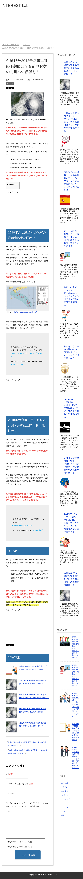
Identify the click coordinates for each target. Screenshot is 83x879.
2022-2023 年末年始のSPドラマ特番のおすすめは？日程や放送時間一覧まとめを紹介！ (75, 704)
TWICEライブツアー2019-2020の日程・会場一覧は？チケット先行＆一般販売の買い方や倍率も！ (71, 523)
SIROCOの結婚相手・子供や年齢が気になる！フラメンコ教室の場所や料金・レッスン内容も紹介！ (71, 181)
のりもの (64, 787)
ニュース (10, 84)
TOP (11, 45)
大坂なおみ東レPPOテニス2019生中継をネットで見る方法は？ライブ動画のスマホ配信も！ (71, 122)
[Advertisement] (41, 27)
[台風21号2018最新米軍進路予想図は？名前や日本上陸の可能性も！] (11, 727)
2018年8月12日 (17, 364)
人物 (63, 811)
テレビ (63, 803)
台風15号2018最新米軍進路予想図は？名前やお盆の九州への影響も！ (71, 68)
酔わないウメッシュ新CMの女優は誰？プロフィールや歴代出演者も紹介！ (71, 352)
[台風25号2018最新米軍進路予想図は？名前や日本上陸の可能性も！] (11, 684)
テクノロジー (66, 799)
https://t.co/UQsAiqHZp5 (20, 353)
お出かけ (64, 783)
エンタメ (64, 791)
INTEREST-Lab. (16, 5)
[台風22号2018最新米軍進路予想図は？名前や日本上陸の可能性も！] (11, 712)
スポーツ (64, 795)
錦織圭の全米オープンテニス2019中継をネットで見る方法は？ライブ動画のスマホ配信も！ (71, 296)
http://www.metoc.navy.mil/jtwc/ (25, 312)
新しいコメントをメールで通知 (20, 842)
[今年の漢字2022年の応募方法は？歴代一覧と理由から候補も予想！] (11, 670)
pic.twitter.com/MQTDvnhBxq (22, 525)
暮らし (63, 815)
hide (16, 185)
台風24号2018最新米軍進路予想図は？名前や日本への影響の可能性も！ (71, 579)
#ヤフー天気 (34, 353)
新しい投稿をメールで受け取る (20, 847)
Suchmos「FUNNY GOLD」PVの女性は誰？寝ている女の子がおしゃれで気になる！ (71, 408)
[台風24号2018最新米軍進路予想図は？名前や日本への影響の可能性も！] (11, 698)
